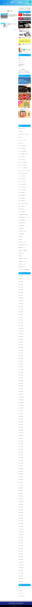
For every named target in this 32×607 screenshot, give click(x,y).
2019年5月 (21, 515)
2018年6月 (21, 545)
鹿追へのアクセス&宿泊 (12, 603)
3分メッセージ (22, 128)
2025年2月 (21, 325)
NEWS (21, 131)
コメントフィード (22, 593)
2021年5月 (21, 449)
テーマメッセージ (22, 181)
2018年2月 (21, 556)
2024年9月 (21, 339)
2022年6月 (21, 413)
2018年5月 (21, 548)
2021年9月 (21, 438)
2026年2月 (21, 292)
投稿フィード (22, 590)
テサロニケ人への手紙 (23, 173)
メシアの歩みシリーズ (23, 203)
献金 (20, 239)
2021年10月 (21, 435)
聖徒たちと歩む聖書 (23, 250)
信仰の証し (21, 228)
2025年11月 (21, 300)
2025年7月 (21, 311)
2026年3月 (21, 289)
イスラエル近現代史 (23, 151)
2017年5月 (21, 581)
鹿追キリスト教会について (20, 603)
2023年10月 (21, 369)
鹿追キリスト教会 (16, 2)
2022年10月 (21, 402)
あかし (21, 137)
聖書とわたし (22, 261)
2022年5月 (21, 416)
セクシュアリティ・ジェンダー (24, 170)
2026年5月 (21, 284)
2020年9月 (21, 471)
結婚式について (22, 247)
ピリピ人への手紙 (22, 184)
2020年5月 (21, 482)
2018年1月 (21, 559)
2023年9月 (21, 372)
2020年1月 (21, 493)
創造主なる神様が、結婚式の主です (12, 24)
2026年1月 (21, 295)
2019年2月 (21, 523)
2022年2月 (21, 424)
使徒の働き (21, 225)
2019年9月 (21, 504)
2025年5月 (21, 317)
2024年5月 (21, 350)
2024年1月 (21, 361)
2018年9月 (21, 537)
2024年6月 (21, 347)
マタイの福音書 (22, 195)
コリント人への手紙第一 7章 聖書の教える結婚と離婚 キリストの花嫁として (12, 15)
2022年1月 (21, 427)
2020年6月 (21, 479)
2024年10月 (21, 336)
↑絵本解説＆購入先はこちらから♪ (23, 109)
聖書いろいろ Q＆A (22, 258)
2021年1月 (21, 460)
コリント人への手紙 (23, 162)
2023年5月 (21, 383)
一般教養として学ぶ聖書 (23, 214)
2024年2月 (21, 358)
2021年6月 (21, 446)
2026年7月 (21, 278)
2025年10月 (21, 303)
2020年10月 (21, 468)
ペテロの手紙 (22, 192)
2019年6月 (21, 512)
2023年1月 (21, 394)
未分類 (21, 236)
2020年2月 (21, 490)
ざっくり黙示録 (22, 148)
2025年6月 (21, 314)
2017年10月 (21, 567)
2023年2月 (21, 391)
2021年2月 (21, 457)
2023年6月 (21, 380)
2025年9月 (21, 306)
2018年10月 (21, 534)
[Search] (29, 9)
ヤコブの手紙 (22, 206)
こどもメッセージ (22, 140)
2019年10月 (21, 501)
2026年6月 (21, 281)
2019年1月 (21, 526)
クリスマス (21, 159)
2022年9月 (21, 405)
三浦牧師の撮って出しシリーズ (24, 217)
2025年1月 (21, 328)
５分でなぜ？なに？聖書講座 (24, 269)
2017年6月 (21, 578)
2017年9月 (21, 570)
